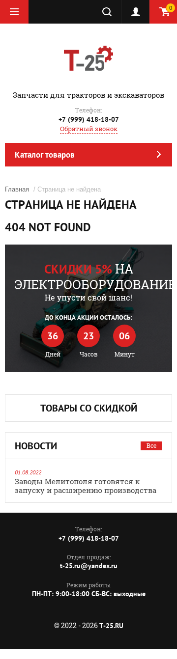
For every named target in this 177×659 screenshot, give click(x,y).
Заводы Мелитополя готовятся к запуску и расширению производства (85, 485)
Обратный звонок (89, 128)
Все (151, 445)
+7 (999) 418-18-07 (89, 119)
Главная (17, 189)
